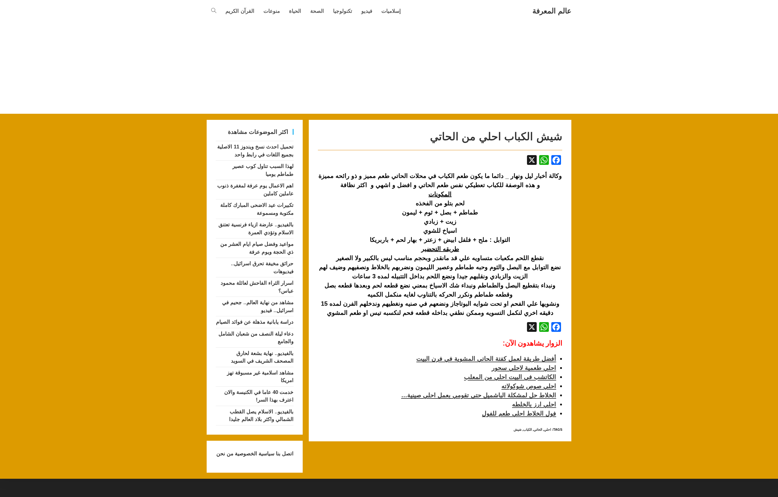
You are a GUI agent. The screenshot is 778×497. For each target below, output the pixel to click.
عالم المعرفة (551, 11)
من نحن (224, 454)
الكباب (527, 429)
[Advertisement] (389, 68)
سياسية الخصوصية (253, 454)
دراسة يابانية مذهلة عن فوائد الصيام (255, 322)
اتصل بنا (284, 454)
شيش (518, 429)
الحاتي (538, 429)
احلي (547, 429)
